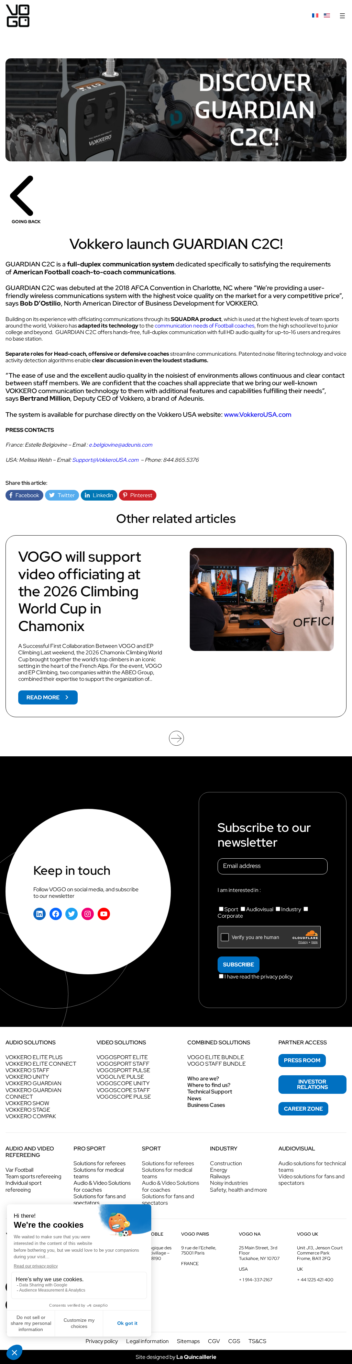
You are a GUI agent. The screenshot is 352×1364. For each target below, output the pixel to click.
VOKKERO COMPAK (31, 1116)
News (194, 1098)
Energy (218, 1169)
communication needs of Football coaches (204, 325)
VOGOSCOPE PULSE (124, 1096)
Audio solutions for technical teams (312, 1166)
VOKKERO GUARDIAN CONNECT (34, 1093)
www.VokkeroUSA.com (258, 414)
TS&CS (257, 1341)
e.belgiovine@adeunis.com (120, 444)
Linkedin (101, 495)
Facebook (25, 495)
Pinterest (139, 495)
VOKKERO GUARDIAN (34, 1083)
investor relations (312, 1084)
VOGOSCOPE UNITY (123, 1083)
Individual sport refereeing (24, 1186)
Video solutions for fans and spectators (311, 1180)
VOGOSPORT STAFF (123, 1063)
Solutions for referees (99, 1163)
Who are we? (203, 1078)
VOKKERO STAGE (28, 1109)
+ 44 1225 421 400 (315, 1280)
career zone (303, 1108)
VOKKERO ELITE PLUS (34, 1057)
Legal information (147, 1341)
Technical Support (209, 1091)
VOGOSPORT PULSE (123, 1070)
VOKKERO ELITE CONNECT (41, 1063)
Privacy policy (102, 1341)
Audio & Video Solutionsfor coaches (102, 1186)
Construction (226, 1163)
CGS (234, 1341)
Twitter (65, 495)
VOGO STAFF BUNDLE (216, 1063)
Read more (52, 699)
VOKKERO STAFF (28, 1070)
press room (302, 1060)
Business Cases (206, 1105)
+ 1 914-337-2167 (255, 1280)
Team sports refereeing (33, 1176)
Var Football (19, 1169)
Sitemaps (188, 1341)
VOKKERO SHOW (27, 1103)
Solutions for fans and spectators (99, 1199)
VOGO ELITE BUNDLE (215, 1057)
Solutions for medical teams (99, 1173)
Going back (26, 222)
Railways (220, 1176)
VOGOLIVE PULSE (120, 1076)
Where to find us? (208, 1085)
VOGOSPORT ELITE (122, 1057)
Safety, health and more (238, 1189)
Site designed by (176, 1357)
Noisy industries (229, 1183)
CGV (214, 1341)
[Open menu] (342, 16)
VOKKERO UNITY (27, 1076)
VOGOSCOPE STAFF (123, 1090)
